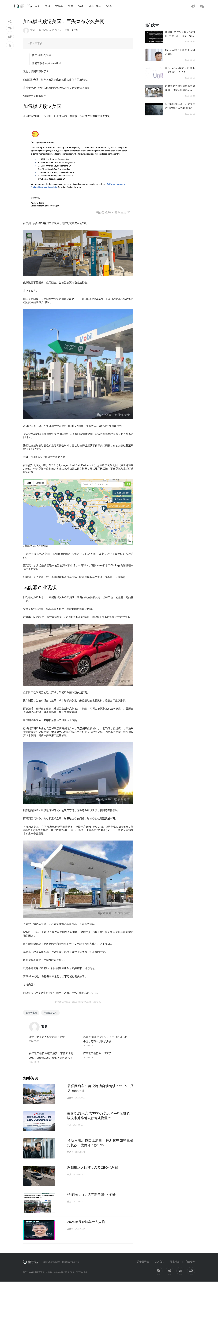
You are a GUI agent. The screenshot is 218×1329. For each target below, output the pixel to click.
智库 (70, 5)
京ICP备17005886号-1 (77, 1272)
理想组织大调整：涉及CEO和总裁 (92, 1167)
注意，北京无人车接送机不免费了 (48, 1036)
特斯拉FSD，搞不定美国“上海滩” (91, 1195)
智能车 (59, 5)
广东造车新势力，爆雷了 (97, 1053)
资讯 (47, 5)
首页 (37, 5)
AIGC (109, 5)
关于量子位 (143, 1261)
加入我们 (159, 1261)
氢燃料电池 (31, 1012)
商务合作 (190, 1261)
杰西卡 (70, 1098)
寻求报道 (175, 1261)
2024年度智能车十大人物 (86, 1222)
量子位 (74, 30)
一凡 (69, 1125)
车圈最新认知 (50, 1012)
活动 (80, 5)
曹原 (32, 30)
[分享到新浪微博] (10, 36)
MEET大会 (95, 5)
